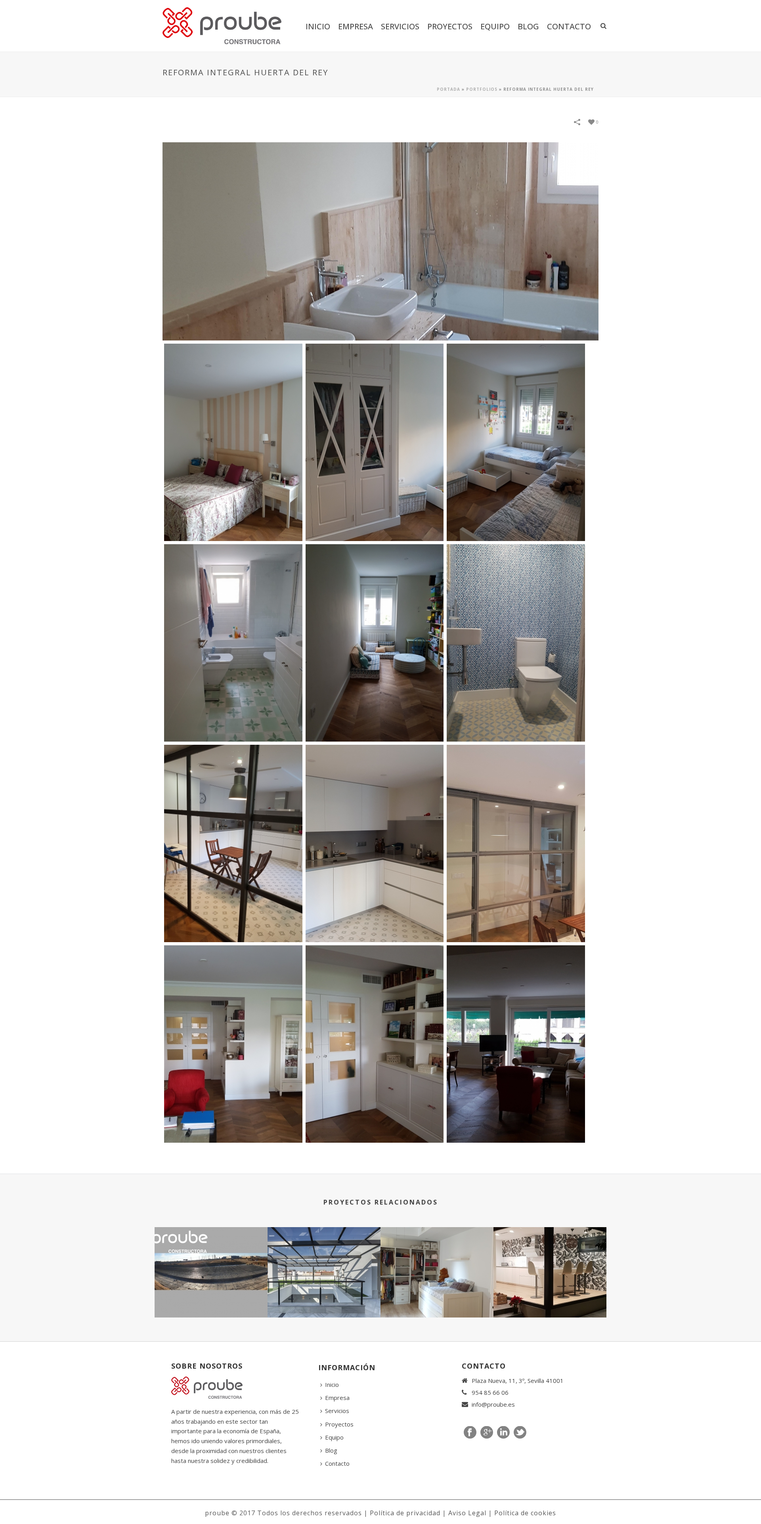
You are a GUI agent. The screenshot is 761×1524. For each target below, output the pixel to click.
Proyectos (449, 26)
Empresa (355, 26)
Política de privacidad (405, 1513)
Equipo (495, 26)
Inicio (318, 26)
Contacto (569, 26)
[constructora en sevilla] (233, 442)
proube (217, 1513)
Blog (528, 26)
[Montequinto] (549, 1258)
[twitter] (520, 1433)
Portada (448, 89)
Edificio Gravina (324, 1296)
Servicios (400, 26)
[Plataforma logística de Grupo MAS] (211, 1258)
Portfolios (481, 89)
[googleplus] (486, 1433)
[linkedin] (503, 1433)
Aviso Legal (467, 1513)
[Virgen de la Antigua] (436, 1258)
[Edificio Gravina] (324, 1258)
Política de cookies (525, 1513)
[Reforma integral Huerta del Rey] (380, 241)
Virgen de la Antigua (437, 1296)
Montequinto (550, 1296)
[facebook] (470, 1433)
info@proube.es (493, 1404)
